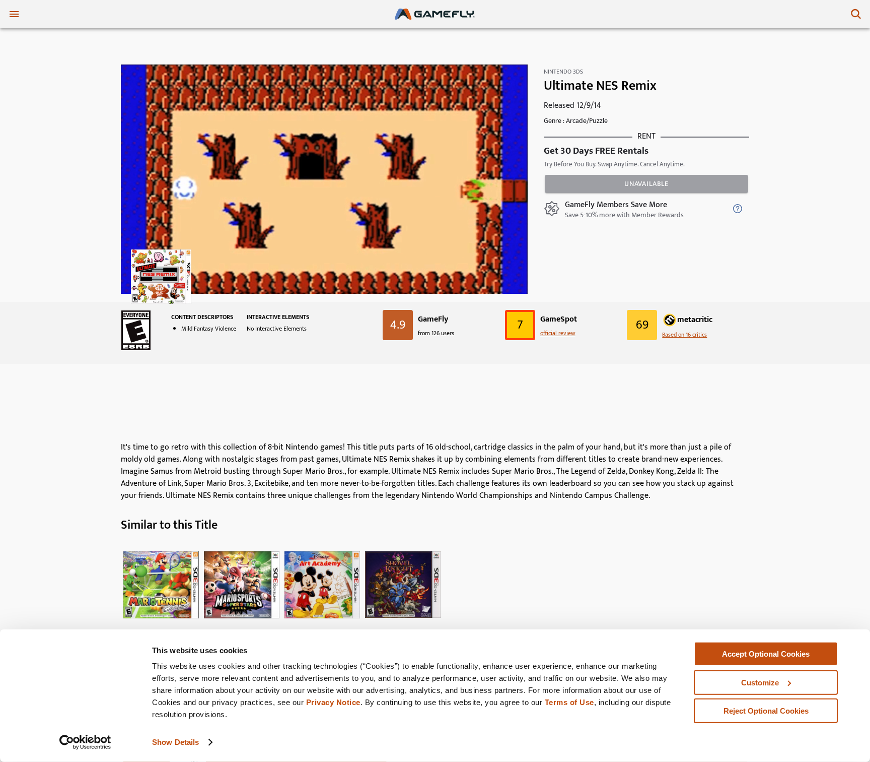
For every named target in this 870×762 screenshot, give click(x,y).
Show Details (175, 742)
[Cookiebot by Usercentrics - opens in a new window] (85, 742)
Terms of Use (569, 702)
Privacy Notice (333, 702)
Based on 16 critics (684, 335)
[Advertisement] (435, 406)
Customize (760, 682)
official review (557, 333)
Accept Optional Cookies (766, 654)
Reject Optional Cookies (766, 711)
